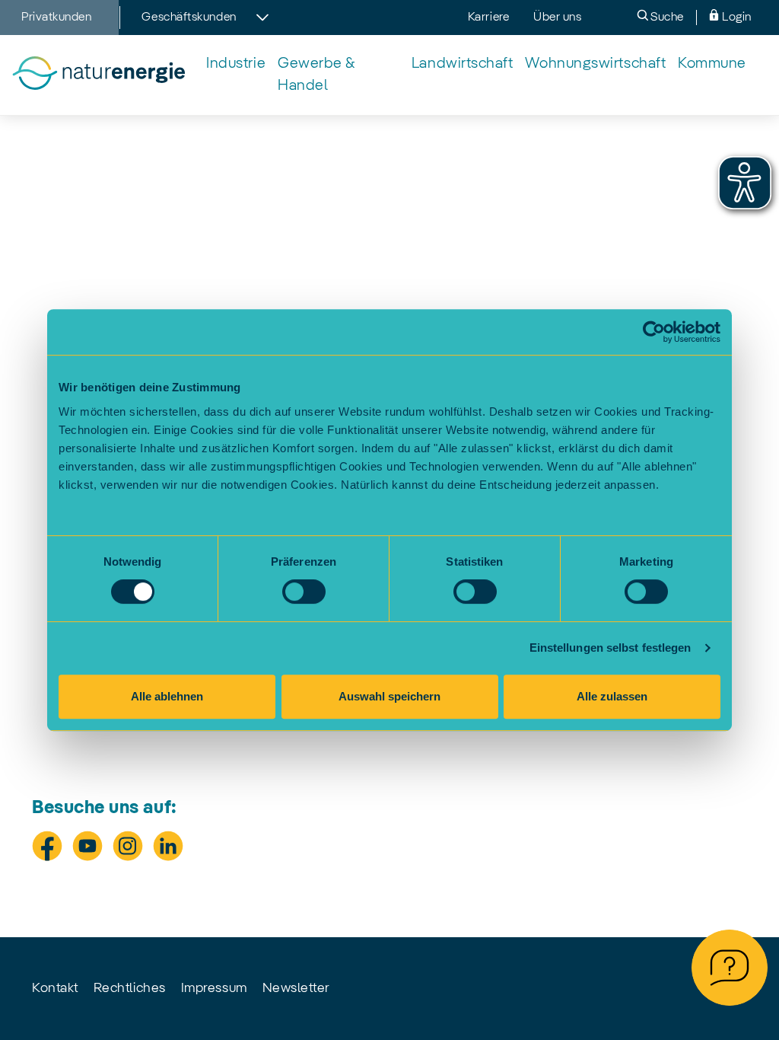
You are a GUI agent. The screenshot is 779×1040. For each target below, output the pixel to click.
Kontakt (55, 988)
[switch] (304, 591)
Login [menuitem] (736, 17)
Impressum (214, 988)
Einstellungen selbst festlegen (610, 647)
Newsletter (296, 988)
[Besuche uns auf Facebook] (47, 846)
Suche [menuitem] (666, 17)
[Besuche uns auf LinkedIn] (168, 846)
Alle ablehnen (167, 696)
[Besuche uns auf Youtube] (87, 846)
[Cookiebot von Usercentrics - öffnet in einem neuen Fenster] (653, 332)
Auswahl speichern (389, 696)
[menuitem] (236, 64)
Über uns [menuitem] (557, 17)
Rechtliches (130, 988)
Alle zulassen (612, 696)
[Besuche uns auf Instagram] (128, 846)
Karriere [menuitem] (488, 17)
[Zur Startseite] (98, 75)
